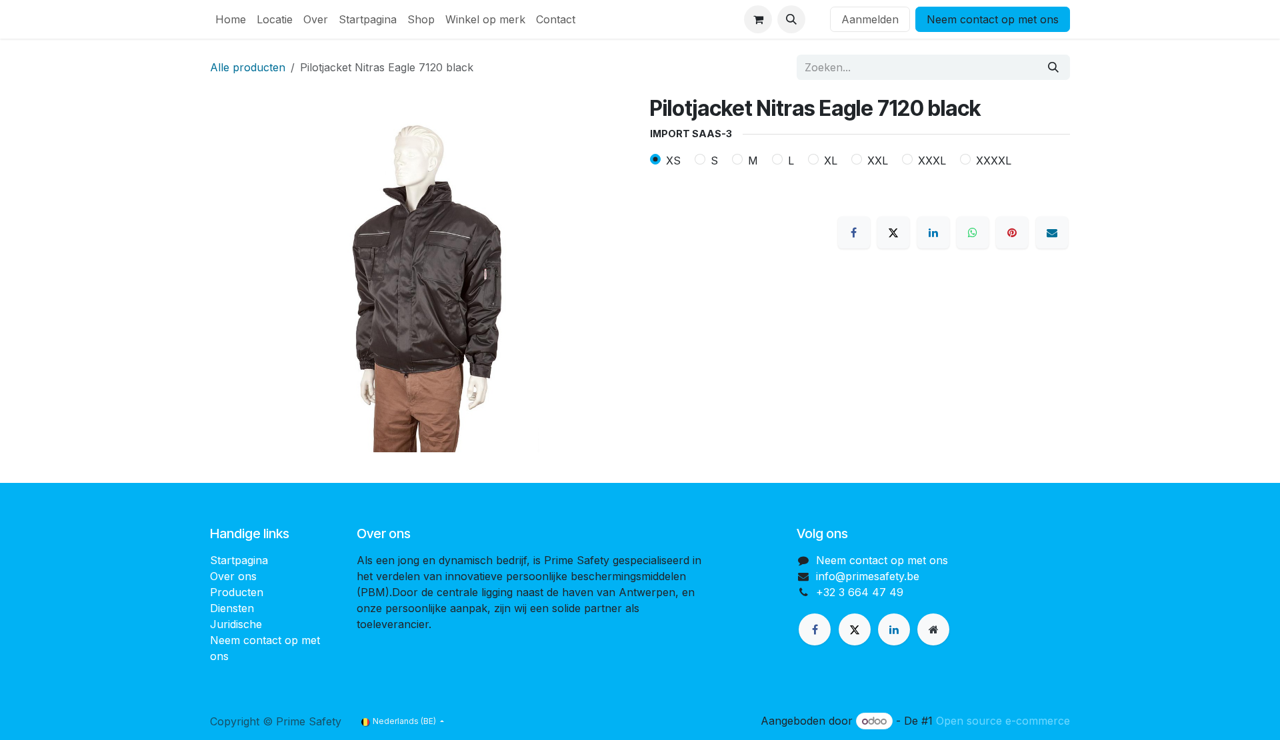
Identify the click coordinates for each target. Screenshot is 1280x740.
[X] (893, 232)
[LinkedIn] (933, 232)
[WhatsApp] (973, 232)
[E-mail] (1052, 232)
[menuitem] (230, 19)
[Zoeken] (1053, 67)
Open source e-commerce (1003, 720)
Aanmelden (870, 19)
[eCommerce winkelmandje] (758, 19)
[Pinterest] (1012, 232)
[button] (791, 19)
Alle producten (247, 67)
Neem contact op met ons (993, 19)
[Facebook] (854, 232)
